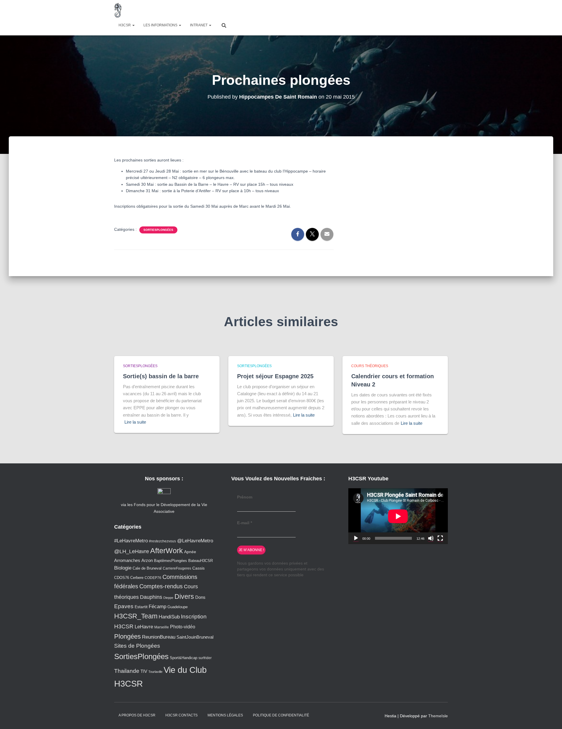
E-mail (244, 522)
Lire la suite (135, 421)
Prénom (244, 497)
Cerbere (136, 578)
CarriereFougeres (177, 568)
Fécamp (157, 606)
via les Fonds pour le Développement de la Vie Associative (164, 507)
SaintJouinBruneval (195, 637)
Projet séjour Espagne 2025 (275, 376)
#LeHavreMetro (131, 541)
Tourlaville (155, 671)
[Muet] (431, 538)
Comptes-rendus (161, 586)
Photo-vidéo (182, 626)
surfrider (205, 658)
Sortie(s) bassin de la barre (161, 376)
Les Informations (160, 25)
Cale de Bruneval (147, 568)
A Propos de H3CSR (137, 715)
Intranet (199, 25)
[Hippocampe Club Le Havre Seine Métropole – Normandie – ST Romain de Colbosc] (118, 10)
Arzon (147, 560)
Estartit (141, 606)
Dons (200, 597)
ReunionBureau (158, 637)
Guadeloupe (177, 607)
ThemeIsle (438, 715)
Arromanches (127, 560)
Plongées (127, 636)
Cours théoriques (369, 366)
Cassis (198, 568)
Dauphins (151, 597)
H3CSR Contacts (181, 715)
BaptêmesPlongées (170, 560)
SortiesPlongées (158, 229)
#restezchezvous (162, 541)
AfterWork (166, 550)
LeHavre (144, 627)
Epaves (123, 606)
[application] (398, 516)
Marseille (161, 627)
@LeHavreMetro (195, 541)
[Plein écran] (440, 538)
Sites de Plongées (137, 646)
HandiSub (169, 617)
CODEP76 (153, 578)
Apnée (190, 551)
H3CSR (125, 25)
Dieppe (168, 597)
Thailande (126, 671)
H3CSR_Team (135, 616)
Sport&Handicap (183, 658)
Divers (184, 596)
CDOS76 (121, 578)
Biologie (122, 568)
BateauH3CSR (200, 561)
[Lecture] (356, 538)
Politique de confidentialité (281, 715)
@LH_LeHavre (131, 551)
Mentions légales (225, 715)
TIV (143, 671)
